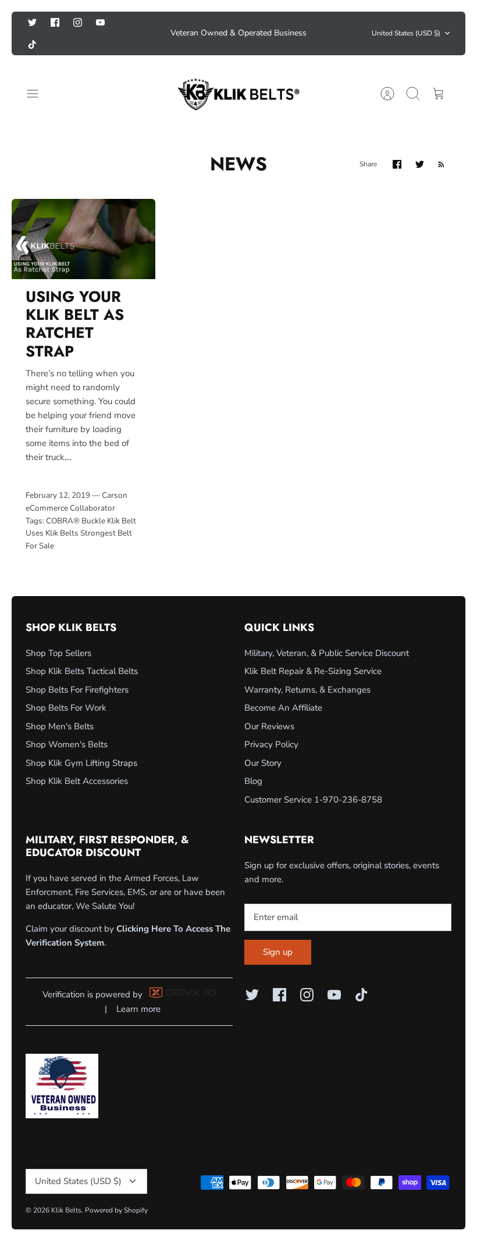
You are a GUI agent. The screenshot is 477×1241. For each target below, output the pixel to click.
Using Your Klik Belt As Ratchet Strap (75, 304)
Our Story (263, 744)
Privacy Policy (271, 726)
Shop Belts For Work (66, 689)
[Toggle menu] (38, 74)
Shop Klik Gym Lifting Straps (81, 744)
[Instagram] (77, 23)
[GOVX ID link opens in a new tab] (182, 976)
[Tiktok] (123, 23)
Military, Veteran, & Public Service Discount (326, 634)
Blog (253, 762)
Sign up (278, 933)
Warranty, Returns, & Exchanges (307, 670)
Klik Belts (62, 513)
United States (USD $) (406, 23)
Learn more (138, 990)
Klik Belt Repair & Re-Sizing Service (313, 652)
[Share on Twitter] (419, 145)
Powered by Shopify (116, 1191)
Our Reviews (269, 707)
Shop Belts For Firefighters (77, 670)
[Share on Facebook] (397, 145)
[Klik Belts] (238, 74)
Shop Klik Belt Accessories (77, 762)
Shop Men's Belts (60, 707)
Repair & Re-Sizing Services (238, 28)
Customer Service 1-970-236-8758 (313, 780)
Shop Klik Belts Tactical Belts (82, 652)
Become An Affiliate (283, 689)
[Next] (326, 24)
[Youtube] (100, 23)
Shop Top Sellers (58, 634)
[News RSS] (441, 145)
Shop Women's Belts (67, 726)
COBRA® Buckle (75, 501)
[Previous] (150, 24)
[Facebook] (55, 23)
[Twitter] (32, 23)
